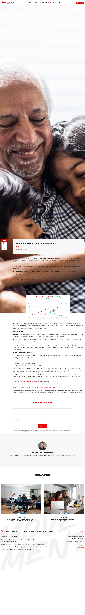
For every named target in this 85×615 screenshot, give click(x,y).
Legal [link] (7, 531)
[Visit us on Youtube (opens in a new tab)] (80, 531)
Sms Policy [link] (24, 531)
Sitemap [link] (82, 550)
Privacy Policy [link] (15, 531)
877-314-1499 (73, 540)
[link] (7, 3)
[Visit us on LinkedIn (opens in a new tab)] (77, 531)
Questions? (16, 420)
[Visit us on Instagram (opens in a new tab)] (74, 531)
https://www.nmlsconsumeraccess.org (75, 542)
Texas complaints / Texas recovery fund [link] (76, 545)
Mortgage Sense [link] (20, 255)
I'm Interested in (48, 415)
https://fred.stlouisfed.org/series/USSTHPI (46, 387)
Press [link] (44, 531)
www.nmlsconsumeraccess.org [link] (8, 546)
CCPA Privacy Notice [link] (80, 547)
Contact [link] (60, 2)
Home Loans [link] (45, 2)
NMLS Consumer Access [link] (35, 531)
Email (15, 415)
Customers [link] (52, 2)
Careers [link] (30, 2)
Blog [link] (14, 255)
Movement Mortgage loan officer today (29, 381)
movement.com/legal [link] (38, 546)
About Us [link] (37, 2)
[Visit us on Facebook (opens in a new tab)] (82, 531)
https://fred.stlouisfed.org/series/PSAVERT (26, 387)
